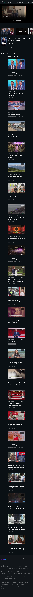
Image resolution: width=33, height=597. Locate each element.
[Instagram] (27, 558)
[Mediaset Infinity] (3, 2)
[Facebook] (23, 558)
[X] (31, 558)
